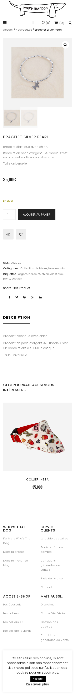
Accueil (8, 30)
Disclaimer (48, 604)
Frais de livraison (53, 578)
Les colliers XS (13, 622)
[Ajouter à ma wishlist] (21, 234)
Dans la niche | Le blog (15, 563)
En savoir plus (37, 684)
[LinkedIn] (40, 297)
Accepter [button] (38, 678)
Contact (46, 587)
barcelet (34, 274)
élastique (56, 274)
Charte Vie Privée (53, 613)
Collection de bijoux (33, 268)
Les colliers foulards (17, 631)
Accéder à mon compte (52, 549)
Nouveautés (24, 30)
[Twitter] (16, 297)
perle (6, 279)
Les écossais (12, 604)
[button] (65, 45)
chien (45, 274)
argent (22, 274)
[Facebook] (9, 297)
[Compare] (8, 234)
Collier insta (37, 479)
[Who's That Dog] (37, 9)
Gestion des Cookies (49, 624)
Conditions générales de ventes (50, 565)
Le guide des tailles (54, 538)
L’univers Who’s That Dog (17, 541)
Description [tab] (16, 317)
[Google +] (32, 297)
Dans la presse (14, 552)
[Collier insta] (37, 461)
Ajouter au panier (36, 214)
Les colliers (11, 613)
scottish (17, 279)
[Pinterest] (24, 297)
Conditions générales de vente (55, 637)
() (47, 23)
